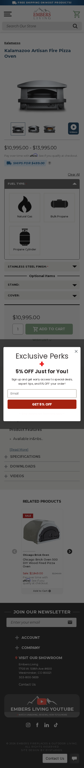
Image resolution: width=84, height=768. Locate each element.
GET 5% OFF (42, 404)
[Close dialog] (76, 351)
